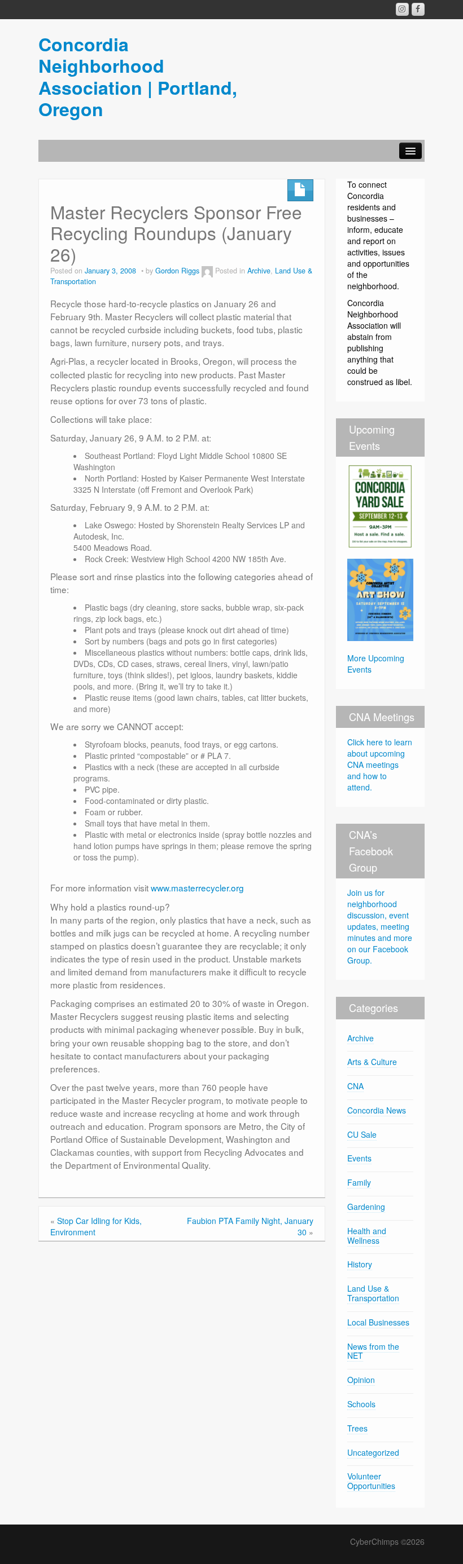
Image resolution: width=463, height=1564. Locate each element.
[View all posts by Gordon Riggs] (207, 271)
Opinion (361, 1379)
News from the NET (373, 1351)
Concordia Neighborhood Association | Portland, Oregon (137, 76)
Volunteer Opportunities (371, 1480)
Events (359, 1158)
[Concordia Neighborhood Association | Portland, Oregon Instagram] (402, 9)
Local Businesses (378, 1322)
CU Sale (362, 1134)
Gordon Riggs (177, 271)
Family (359, 1182)
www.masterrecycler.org (197, 887)
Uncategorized (373, 1452)
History (359, 1264)
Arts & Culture (372, 1061)
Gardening (366, 1206)
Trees (357, 1428)
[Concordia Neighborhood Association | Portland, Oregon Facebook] (418, 9)
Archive (258, 271)
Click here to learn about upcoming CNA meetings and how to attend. (379, 764)
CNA (355, 1086)
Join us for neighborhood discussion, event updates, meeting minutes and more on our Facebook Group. (379, 926)
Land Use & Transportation (373, 1293)
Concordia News (376, 1110)
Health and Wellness (366, 1235)
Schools (361, 1404)
